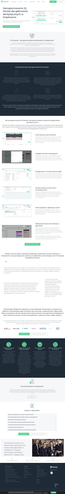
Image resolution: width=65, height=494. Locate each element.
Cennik (38, 1)
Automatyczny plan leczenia (9, 471)
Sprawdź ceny (32, 396)
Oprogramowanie (27, 468)
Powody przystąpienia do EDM (42, 472)
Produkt (20, 1)
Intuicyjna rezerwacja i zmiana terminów (11, 475)
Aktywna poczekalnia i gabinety (10, 469)
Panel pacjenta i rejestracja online (10, 480)
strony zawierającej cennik (26, 389)
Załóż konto (53, 1)
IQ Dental (38, 481)
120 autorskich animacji (9, 468)
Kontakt (43, 1)
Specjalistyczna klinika (40, 471)
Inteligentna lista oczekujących (10, 474)
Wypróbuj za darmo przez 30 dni (32, 244)
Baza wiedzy (32, 1)
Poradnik (25, 477)
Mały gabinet (39, 468)
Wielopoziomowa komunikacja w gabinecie (12, 481)
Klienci (26, 1)
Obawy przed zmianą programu (42, 474)
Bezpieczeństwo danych (28, 474)
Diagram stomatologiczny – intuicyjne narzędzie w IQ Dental (13, 478)
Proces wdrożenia (27, 472)
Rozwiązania (13, 1)
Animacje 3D (26, 471)
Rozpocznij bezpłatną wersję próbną (11, 26)
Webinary (25, 475)
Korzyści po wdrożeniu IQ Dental (41, 476)
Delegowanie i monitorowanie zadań (11, 472)
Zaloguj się (60, 1)
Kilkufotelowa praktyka (40, 469)
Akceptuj (53, 492)
